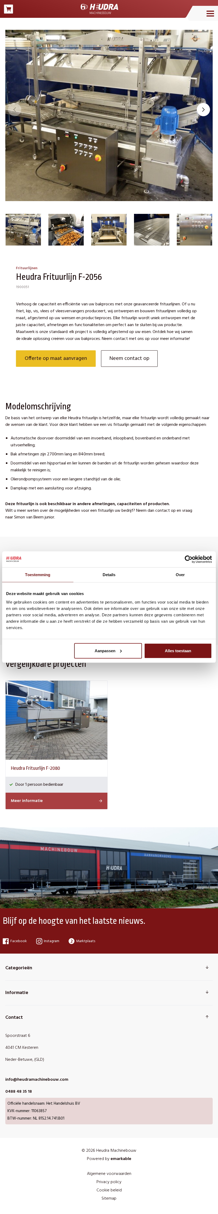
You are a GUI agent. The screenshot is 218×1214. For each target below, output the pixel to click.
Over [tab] (180, 574)
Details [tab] (109, 574)
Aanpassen (105, 650)
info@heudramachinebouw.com (36, 1079)
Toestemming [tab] (37, 574)
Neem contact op (129, 358)
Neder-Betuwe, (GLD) (24, 1059)
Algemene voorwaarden (109, 1173)
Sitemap (109, 1198)
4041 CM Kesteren (21, 1047)
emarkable (121, 1158)
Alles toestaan (178, 650)
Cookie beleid (109, 1190)
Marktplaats (85, 941)
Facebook (18, 941)
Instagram (51, 941)
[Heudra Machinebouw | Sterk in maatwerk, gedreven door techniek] (99, 8)
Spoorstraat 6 (17, 1035)
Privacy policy (109, 1182)
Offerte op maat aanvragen (56, 358)
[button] (203, 109)
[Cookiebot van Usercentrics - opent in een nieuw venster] (188, 559)
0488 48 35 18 (18, 1091)
